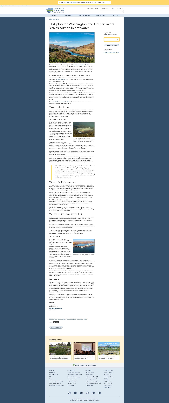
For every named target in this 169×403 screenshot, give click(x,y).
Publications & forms (72, 379)
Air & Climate (69, 15)
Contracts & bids (71, 383)
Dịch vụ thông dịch (108, 383)
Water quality (80, 319)
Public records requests (55, 383)
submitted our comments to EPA (61, 102)
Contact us (52, 372)
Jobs (50, 377)
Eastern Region (61, 319)
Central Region (53, 319)
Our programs (71, 370)
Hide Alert (107, 1)
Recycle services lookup (91, 381)
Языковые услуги (108, 385)
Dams (85, 319)
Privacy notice (73, 400)
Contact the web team (94, 400)
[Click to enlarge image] (72, 47)
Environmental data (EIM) (91, 377)
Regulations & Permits (92, 8)
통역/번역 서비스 (108, 381)
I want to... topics (89, 372)
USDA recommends (60, 79)
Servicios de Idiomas (109, 377)
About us (51, 370)
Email (57, 322)
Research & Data (105, 8)
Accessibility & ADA (108, 370)
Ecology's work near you (73, 372)
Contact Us (119, 8)
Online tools (88, 370)
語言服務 (106, 379)
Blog (113, 8)
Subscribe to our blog (111, 45)
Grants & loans (71, 385)
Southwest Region (71, 319)
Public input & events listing (56, 381)
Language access (108, 374)
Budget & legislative (72, 381)
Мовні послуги (107, 387)
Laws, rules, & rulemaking (73, 377)
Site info (80, 400)
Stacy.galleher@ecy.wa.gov (55, 308)
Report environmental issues (56, 385)
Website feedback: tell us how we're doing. (85, 365)
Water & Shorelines (84, 15)
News (50, 379)
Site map (85, 400)
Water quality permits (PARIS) (92, 383)
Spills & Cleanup (115, 15)
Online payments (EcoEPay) (92, 379)
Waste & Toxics (100, 15)
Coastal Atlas (88, 374)
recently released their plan (80, 65)
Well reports (88, 385)
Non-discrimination (108, 372)
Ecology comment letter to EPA (111, 52)
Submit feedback (57, 327)
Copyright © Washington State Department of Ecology (84, 399)
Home (54, 15)
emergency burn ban (70, 2)
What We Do (56, 19)
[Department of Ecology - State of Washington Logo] (54, 10)
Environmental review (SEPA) (74, 374)
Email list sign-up (53, 374)
